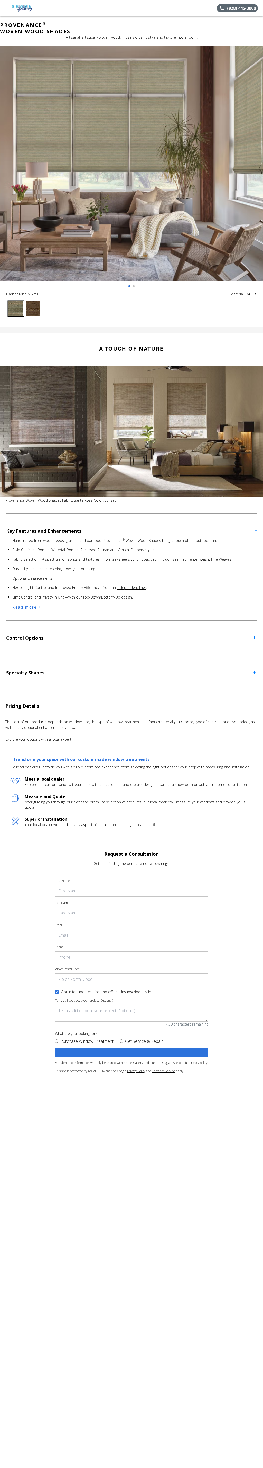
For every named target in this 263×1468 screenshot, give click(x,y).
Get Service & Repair (144, 1041)
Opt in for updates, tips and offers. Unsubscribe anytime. (108, 991)
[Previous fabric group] (227, 294)
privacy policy (198, 1063)
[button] (6, 8)
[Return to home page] (27, 8)
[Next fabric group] (255, 294)
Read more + (27, 607)
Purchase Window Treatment (87, 1041)
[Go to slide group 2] (134, 286)
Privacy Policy (136, 1071)
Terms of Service (163, 1071)
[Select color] (15, 308)
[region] (131, 168)
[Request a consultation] (131, 1052)
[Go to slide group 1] (129, 286)
